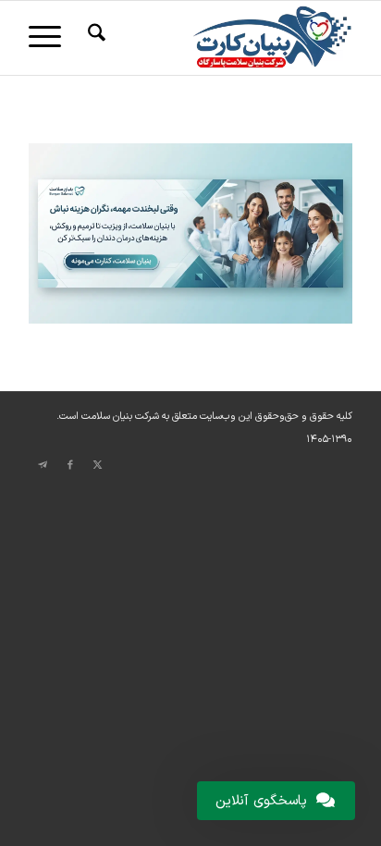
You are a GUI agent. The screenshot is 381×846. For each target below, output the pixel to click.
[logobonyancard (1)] (222, 38)
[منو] (51, 38)
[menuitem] (94, 38)
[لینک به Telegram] (42, 465)
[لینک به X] (98, 465)
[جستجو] (94, 38)
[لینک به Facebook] (70, 465)
